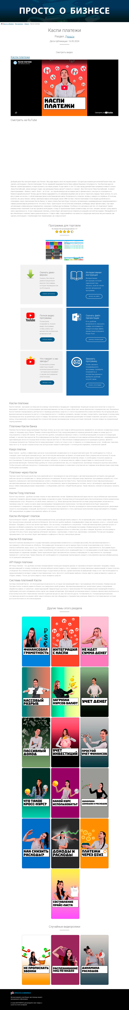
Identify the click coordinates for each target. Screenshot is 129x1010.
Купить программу (95, 385)
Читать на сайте (94, 296)
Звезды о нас (46, 382)
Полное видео (47, 339)
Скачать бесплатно (48, 293)
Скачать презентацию (96, 339)
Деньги (69, 36)
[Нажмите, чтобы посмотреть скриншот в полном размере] (64, 250)
